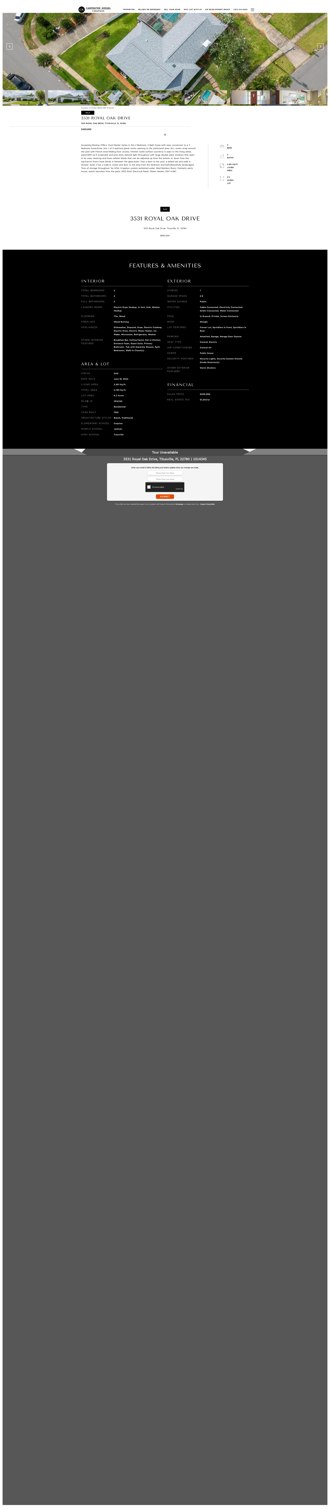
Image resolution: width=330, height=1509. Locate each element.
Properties (129, 10)
